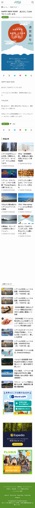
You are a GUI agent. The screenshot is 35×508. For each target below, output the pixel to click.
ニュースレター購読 (17, 491)
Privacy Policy (20, 495)
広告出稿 (14, 489)
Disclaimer (17, 497)
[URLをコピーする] (31, 75)
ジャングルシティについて (10, 486)
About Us (6, 495)
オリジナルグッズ (27, 486)
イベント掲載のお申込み (23, 489)
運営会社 (20, 486)
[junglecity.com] (17, 2)
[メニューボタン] (2, 2)
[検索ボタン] (32, 2)
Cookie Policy (27, 495)
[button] (3, 75)
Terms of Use (13, 495)
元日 (14, 124)
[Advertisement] (17, 262)
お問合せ (8, 489)
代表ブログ (5, 17)
